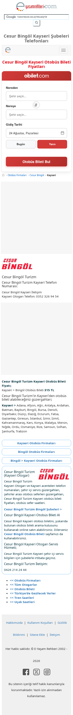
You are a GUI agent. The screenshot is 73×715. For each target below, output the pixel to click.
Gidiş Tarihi (14, 124)
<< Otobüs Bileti (22, 589)
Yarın (52, 144)
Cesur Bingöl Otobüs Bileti (24, 534)
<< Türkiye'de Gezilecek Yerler (33, 593)
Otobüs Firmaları (17, 175)
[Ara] (36, 23)
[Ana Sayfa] (3, 175)
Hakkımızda (14, 623)
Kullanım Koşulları (40, 623)
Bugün (21, 144)
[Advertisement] (36, 218)
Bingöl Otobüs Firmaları (36, 452)
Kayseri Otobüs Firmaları (36, 443)
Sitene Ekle (37, 635)
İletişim (55, 635)
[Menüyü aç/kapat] (63, 50)
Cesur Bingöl (37, 175)
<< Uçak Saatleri (22, 602)
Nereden (12, 88)
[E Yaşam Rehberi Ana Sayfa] (36, 6)
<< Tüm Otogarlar (23, 585)
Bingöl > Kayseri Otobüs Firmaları (36, 461)
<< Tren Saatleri (22, 598)
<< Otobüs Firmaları (25, 580)
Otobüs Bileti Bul (36, 161)
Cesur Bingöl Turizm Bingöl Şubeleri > (33, 509)
